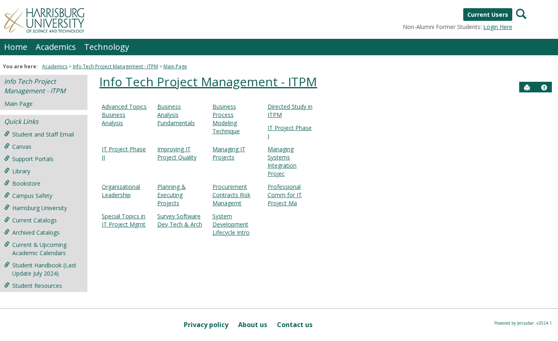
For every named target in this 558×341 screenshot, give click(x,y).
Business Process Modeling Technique (226, 119)
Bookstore (26, 183)
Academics (56, 46)
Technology (106, 46)
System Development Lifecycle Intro (231, 224)
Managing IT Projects (229, 153)
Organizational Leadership (121, 191)
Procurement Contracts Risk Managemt (231, 195)
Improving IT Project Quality (176, 153)
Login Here (497, 27)
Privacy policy (206, 324)
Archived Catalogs (36, 232)
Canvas (21, 146)
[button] (544, 87)
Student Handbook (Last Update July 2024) (44, 269)
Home (15, 46)
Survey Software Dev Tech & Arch (179, 220)
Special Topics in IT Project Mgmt (123, 220)
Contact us (294, 324)
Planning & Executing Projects (171, 195)
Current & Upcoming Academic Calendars (39, 249)
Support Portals (33, 159)
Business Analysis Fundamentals (176, 115)
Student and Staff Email (43, 134)
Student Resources (37, 285)
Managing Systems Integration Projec (282, 161)
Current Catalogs (34, 220)
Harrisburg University (39, 208)
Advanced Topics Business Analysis (124, 115)
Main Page (175, 66)
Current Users (487, 14)
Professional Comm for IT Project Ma (285, 195)
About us (252, 324)
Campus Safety (32, 196)
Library (21, 171)
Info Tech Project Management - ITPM (115, 66)
